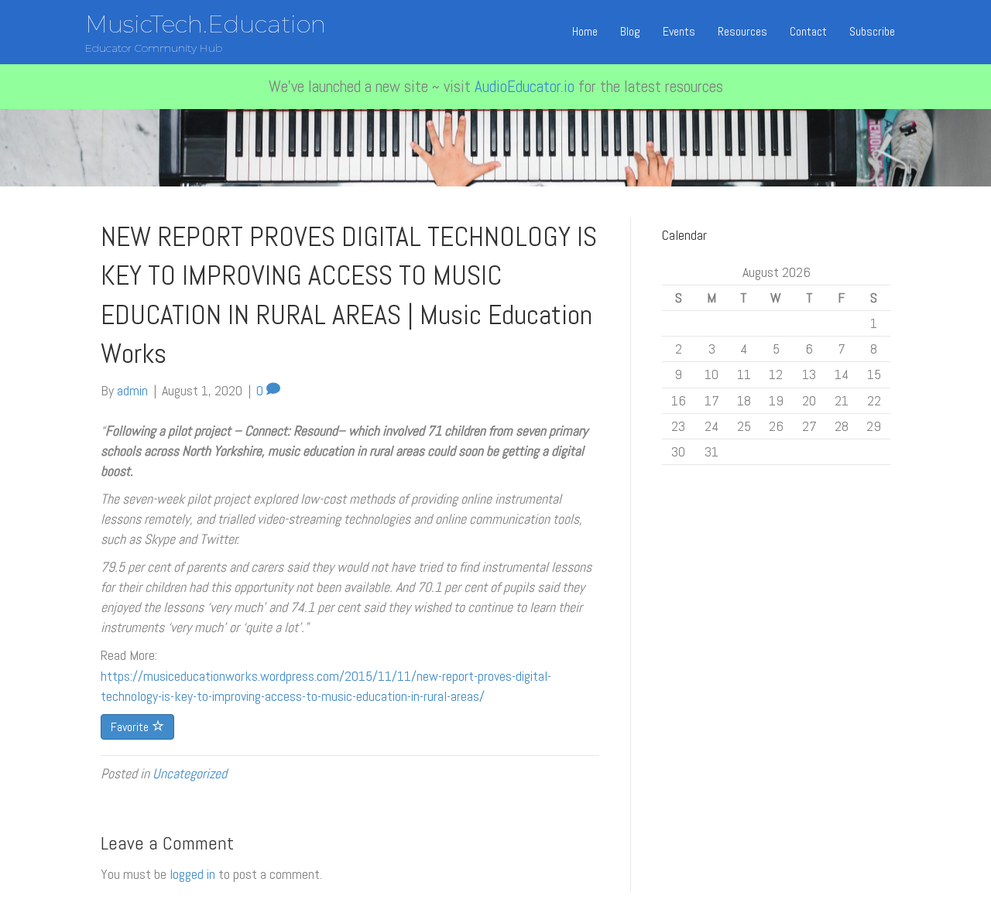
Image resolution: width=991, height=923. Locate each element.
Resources (742, 31)
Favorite (131, 727)
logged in (192, 874)
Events (679, 31)
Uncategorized (190, 773)
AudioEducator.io (524, 86)
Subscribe (872, 31)
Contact (808, 31)
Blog (630, 31)
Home (585, 31)
